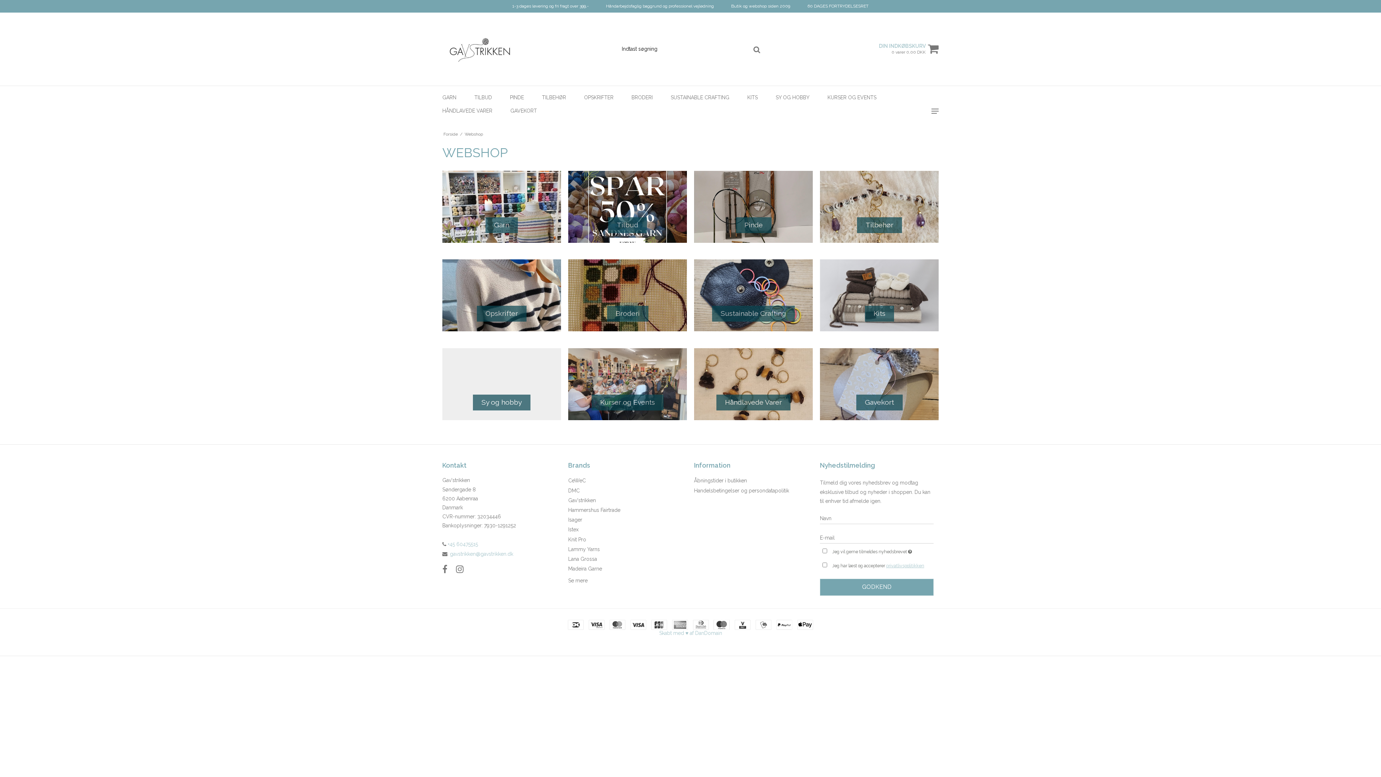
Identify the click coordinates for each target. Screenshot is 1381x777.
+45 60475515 (462, 544)
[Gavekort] (879, 384)
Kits (752, 97)
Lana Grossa (582, 559)
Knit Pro (577, 539)
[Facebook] (444, 569)
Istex (573, 529)
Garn (449, 97)
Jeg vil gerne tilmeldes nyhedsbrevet (883, 550)
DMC (574, 491)
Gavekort (523, 111)
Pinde (517, 97)
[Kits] (879, 295)
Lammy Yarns (584, 549)
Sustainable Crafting (700, 97)
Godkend (877, 586)
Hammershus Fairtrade (594, 510)
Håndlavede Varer (467, 111)
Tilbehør (554, 97)
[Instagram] (460, 569)
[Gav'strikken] (480, 49)
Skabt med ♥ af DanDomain (690, 633)
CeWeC (577, 480)
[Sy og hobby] (501, 384)
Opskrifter (599, 97)
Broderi (642, 97)
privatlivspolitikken (905, 565)
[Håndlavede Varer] (753, 384)
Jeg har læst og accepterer (878, 565)
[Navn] (877, 518)
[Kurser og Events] (627, 384)
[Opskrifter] (501, 295)
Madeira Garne (585, 569)
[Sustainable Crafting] (753, 295)
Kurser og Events (852, 97)
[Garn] (501, 207)
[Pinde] (753, 207)
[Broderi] (627, 295)
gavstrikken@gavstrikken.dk (481, 554)
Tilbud (483, 97)
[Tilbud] (627, 207)
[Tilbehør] (879, 207)
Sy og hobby (793, 97)
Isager (575, 520)
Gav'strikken (582, 500)
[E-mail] (877, 538)
